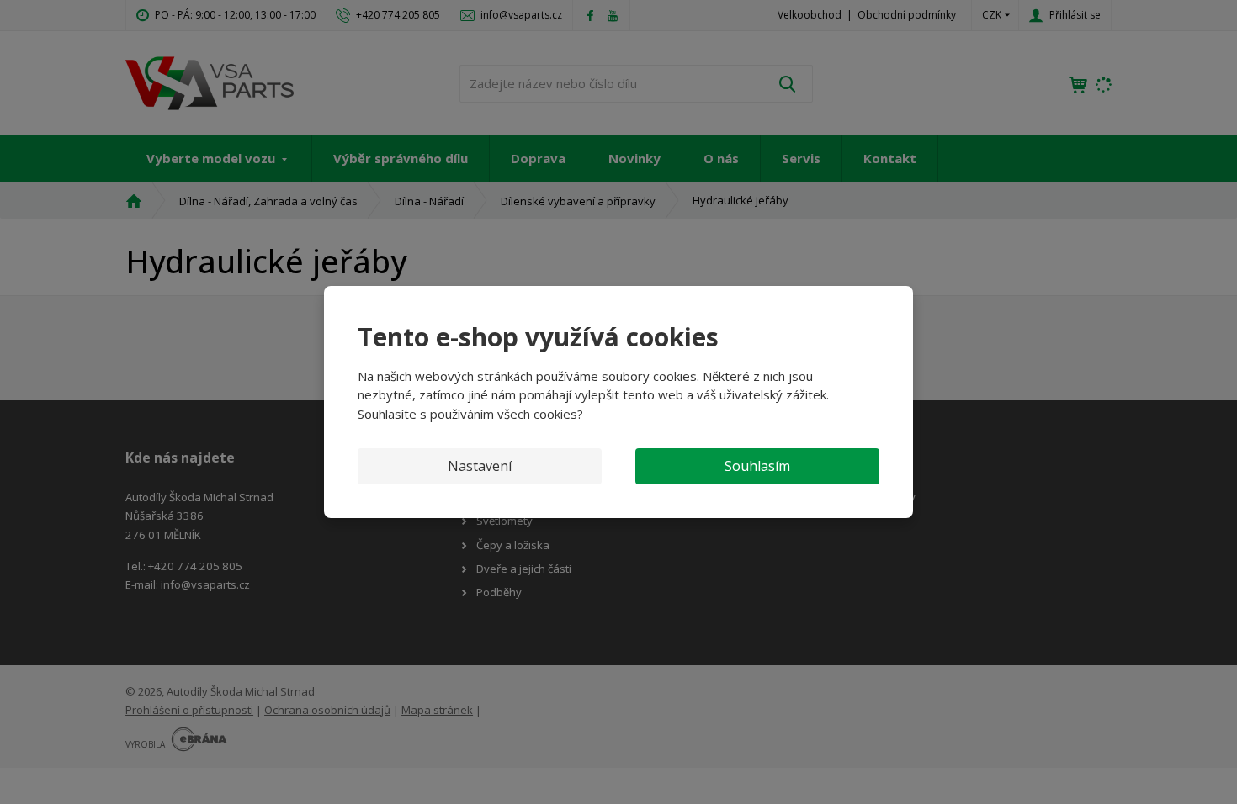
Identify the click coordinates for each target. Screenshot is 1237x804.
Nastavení (480, 466)
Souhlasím (757, 466)
